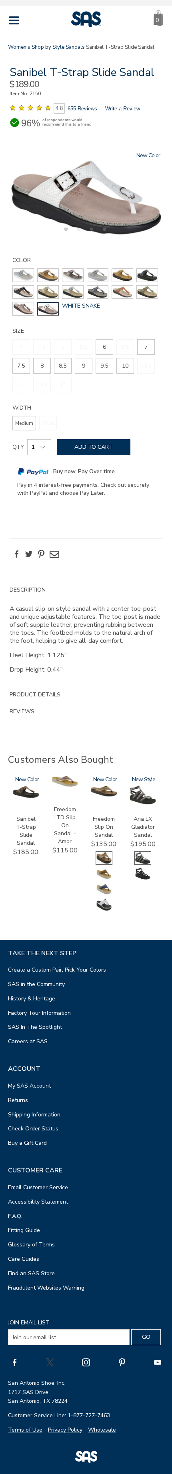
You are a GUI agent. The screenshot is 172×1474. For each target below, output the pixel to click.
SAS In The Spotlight (35, 1027)
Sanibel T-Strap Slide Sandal (26, 831)
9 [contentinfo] (83, 366)
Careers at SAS (28, 1041)
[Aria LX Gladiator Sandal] (143, 802)
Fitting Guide (24, 1230)
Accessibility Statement (38, 1202)
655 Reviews (82, 109)
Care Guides (23, 1259)
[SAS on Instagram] (86, 1362)
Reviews (22, 711)
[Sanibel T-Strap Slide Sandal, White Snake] (86, 194)
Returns (18, 1100)
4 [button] (103, 234)
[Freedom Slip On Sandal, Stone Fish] (104, 910)
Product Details (35, 694)
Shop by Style (48, 47)
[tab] (86, 634)
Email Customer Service (38, 1187)
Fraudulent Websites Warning (46, 1288)
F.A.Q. (15, 1216)
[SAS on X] (50, 1362)
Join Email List (29, 1322)
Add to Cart (93, 447)
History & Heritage (31, 998)
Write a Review (122, 109)
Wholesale (102, 1430)
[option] (86, 194)
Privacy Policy (65, 1430)
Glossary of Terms (31, 1244)
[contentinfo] (23, 275)
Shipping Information (34, 1114)
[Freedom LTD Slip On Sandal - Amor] (65, 785)
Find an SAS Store (31, 1273)
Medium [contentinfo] (24, 423)
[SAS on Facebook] (14, 1362)
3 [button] (90, 234)
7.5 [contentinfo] (21, 366)
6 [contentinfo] (104, 347)
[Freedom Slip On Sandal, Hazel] (104, 878)
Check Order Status (33, 1128)
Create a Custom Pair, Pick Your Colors (57, 970)
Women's (19, 47)
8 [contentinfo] (42, 366)
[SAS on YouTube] (158, 1362)
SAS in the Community (36, 984)
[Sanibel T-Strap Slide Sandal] (26, 796)
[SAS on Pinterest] (122, 1362)
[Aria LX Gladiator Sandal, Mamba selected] (142, 863)
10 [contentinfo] (125, 366)
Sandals (75, 47)
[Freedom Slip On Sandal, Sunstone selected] (104, 863)
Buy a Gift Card (27, 1143)
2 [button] (77, 234)
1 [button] (64, 234)
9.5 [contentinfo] (104, 366)
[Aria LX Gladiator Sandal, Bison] (142, 878)
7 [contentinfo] (146, 347)
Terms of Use (25, 1430)
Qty (18, 447)
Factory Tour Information (39, 1013)
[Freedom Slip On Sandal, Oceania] (104, 894)
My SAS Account (29, 1086)
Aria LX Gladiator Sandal (143, 827)
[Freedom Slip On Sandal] (104, 795)
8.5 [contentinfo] (62, 366)
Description (28, 590)
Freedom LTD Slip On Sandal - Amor (65, 825)
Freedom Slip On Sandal (104, 827)
